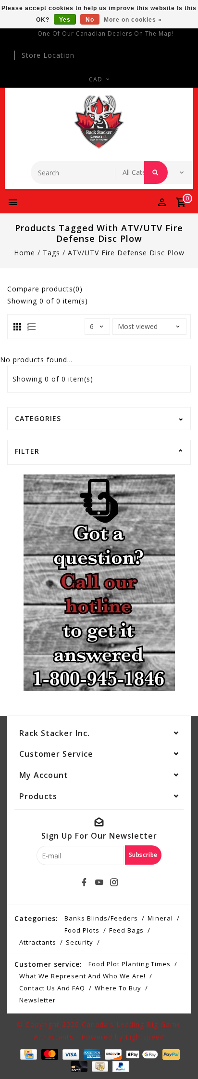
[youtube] (99, 882)
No (90, 19)
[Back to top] (178, 1055)
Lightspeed (144, 1036)
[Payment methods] (27, 1054)
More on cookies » (133, 19)
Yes (65, 19)
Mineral (160, 918)
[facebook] (84, 882)
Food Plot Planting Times (129, 964)
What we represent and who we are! (82, 976)
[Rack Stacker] (99, 122)
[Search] (156, 172)
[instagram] (114, 882)
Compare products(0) (45, 288)
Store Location (48, 55)
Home (24, 252)
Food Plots (81, 930)
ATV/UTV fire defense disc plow (126, 252)
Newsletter (37, 1000)
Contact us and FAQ (52, 988)
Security (79, 942)
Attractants (37, 942)
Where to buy (118, 988)
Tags (51, 252)
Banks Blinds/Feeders (101, 918)
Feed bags (126, 930)
